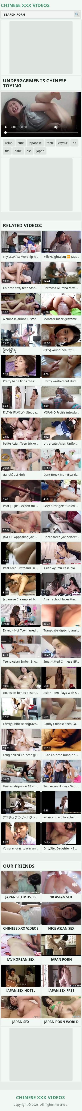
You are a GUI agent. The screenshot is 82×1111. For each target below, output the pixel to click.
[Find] (77, 14)
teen (50, 143)
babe (18, 151)
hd (74, 143)
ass (29, 151)
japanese (35, 143)
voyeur (62, 143)
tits (7, 151)
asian (9, 143)
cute (21, 143)
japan (40, 151)
